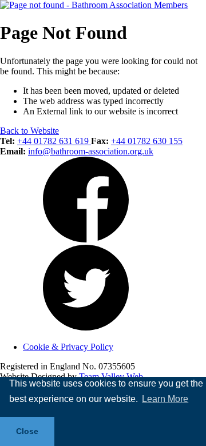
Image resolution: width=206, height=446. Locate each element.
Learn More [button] (165, 399)
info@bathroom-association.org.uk (90, 151)
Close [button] (27, 431)
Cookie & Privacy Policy (68, 347)
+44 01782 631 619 (54, 141)
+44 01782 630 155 (147, 141)
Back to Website (29, 131)
